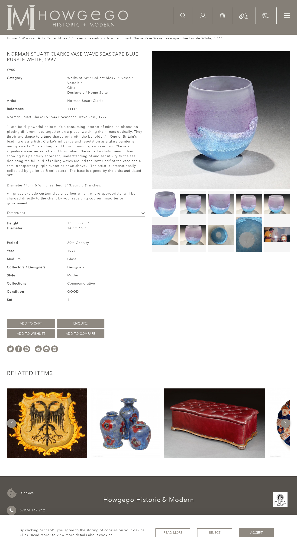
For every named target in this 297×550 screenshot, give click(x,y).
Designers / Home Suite (87, 92)
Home (12, 38)
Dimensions (16, 213)
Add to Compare (80, 333)
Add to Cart (31, 323)
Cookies (26, 492)
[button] (243, 15)
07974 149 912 (32, 510)
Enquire (80, 323)
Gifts (71, 88)
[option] (47, 423)
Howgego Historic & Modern (148, 499)
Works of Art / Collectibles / (46, 38)
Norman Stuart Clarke (85, 101)
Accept (256, 532)
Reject (214, 532)
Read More (173, 532)
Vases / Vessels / (88, 38)
